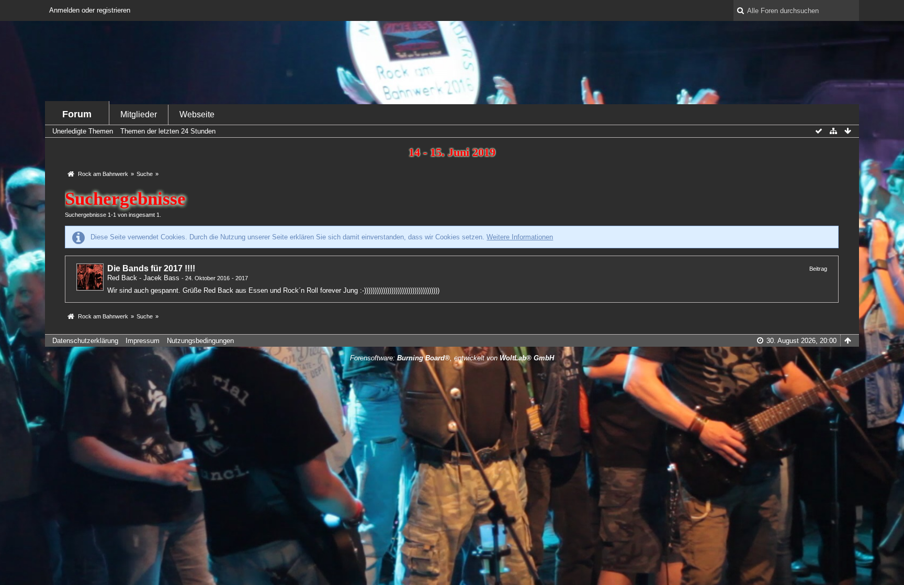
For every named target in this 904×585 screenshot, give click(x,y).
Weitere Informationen (520, 237)
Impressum (143, 341)
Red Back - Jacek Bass (143, 278)
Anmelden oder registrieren (89, 10)
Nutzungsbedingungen (200, 341)
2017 (241, 278)
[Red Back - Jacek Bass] (90, 277)
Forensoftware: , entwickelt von (452, 358)
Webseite (196, 114)
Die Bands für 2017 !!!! (151, 268)
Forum (77, 114)
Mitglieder (138, 114)
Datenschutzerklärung (85, 341)
